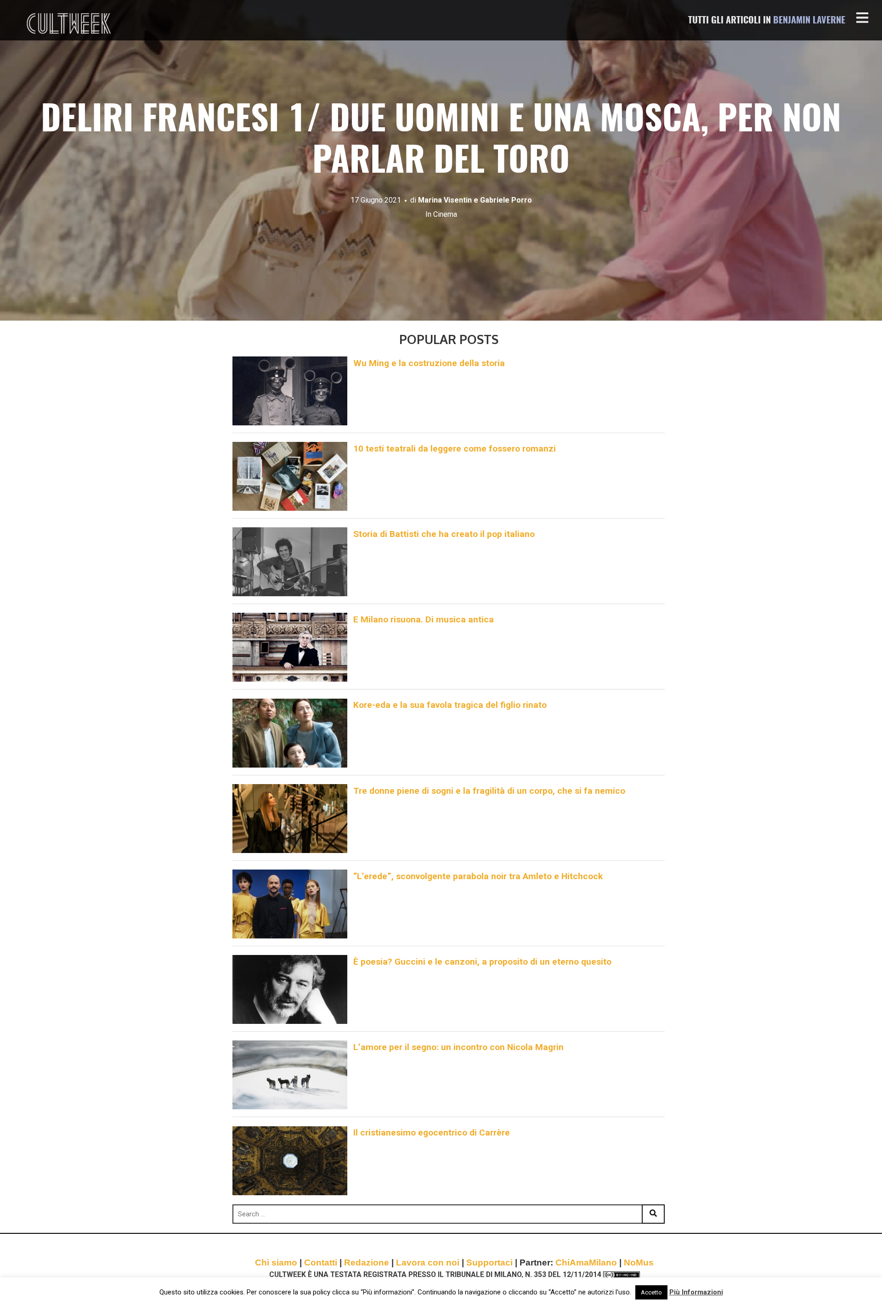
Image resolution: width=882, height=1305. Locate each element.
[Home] (70, 23)
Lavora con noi (427, 1262)
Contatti (320, 1262)
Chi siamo (276, 1262)
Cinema (445, 214)
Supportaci (489, 1262)
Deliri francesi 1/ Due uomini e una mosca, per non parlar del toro (441, 142)
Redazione (366, 1262)
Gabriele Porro (506, 200)
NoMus (639, 1262)
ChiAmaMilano (586, 1262)
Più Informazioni (696, 1292)
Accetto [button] (651, 1292)
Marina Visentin (445, 200)
